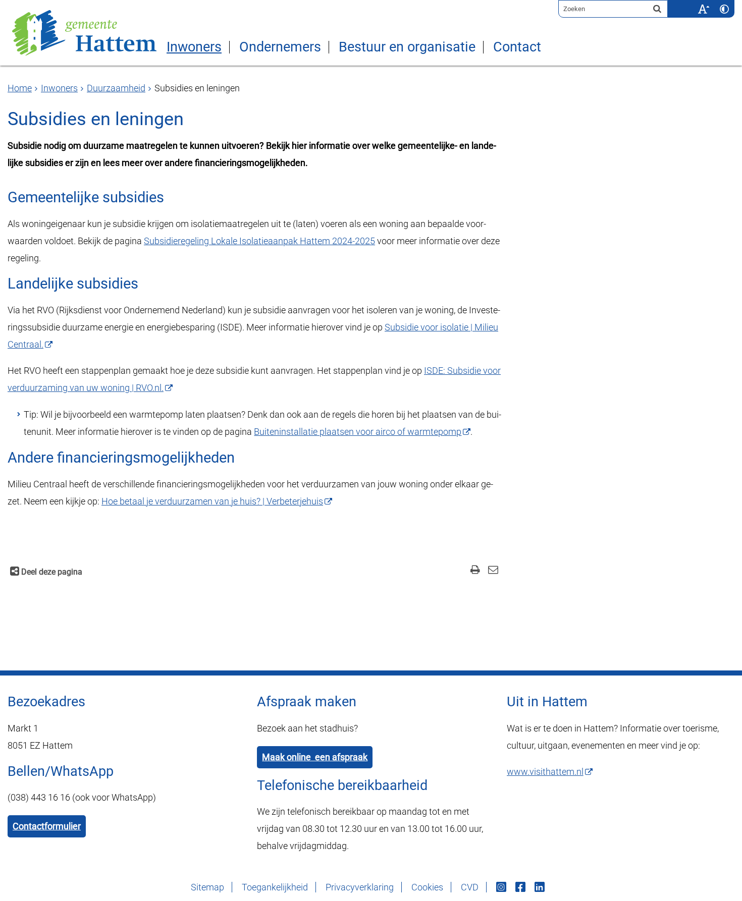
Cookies (427, 887)
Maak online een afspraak (314, 757)
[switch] (703, 9)
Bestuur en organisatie (407, 47)
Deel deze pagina (50, 572)
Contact (517, 47)
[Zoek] (657, 9)
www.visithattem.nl (545, 771)
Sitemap (207, 887)
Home (20, 88)
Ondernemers (280, 47)
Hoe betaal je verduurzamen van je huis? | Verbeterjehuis (212, 501)
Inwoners (194, 47)
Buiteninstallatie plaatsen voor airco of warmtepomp (357, 431)
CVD (470, 887)
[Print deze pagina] (475, 571)
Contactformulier (47, 826)
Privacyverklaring (360, 887)
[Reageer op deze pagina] (493, 571)
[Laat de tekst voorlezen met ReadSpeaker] (687, 3)
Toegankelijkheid (275, 887)
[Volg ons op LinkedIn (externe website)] (541, 887)
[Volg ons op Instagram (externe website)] (502, 887)
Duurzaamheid (116, 88)
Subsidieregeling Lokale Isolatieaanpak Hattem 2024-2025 (259, 241)
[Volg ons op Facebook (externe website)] (521, 887)
